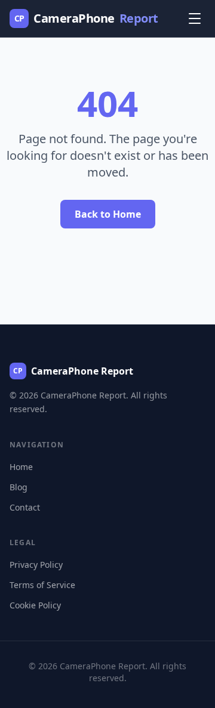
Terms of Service (42, 584)
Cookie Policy (35, 605)
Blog (18, 487)
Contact (25, 507)
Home (21, 466)
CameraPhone (86, 18)
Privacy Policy (36, 564)
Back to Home (108, 214)
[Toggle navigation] (194, 18)
